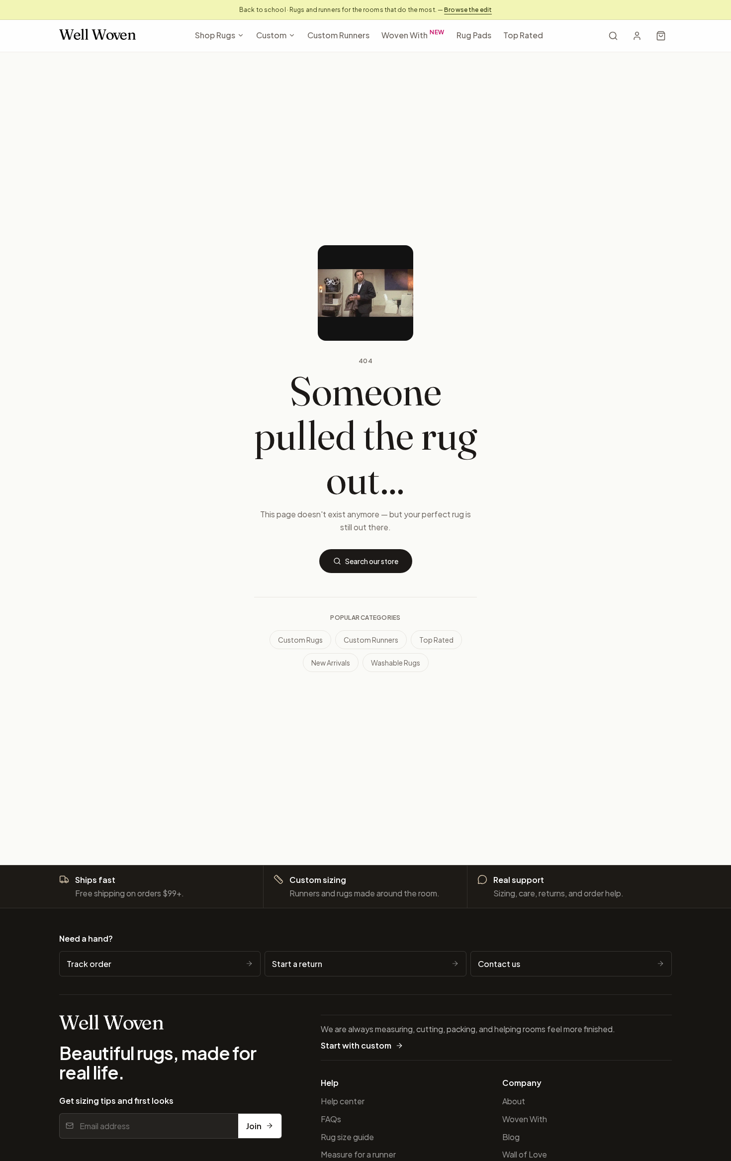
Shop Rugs (215, 35)
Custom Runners (338, 35)
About (513, 1101)
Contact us (499, 964)
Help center (343, 1101)
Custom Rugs (300, 639)
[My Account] (637, 36)
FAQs (331, 1119)
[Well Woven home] (97, 36)
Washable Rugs (395, 662)
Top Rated (523, 35)
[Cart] (661, 36)
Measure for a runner (358, 1154)
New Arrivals (330, 662)
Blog (511, 1137)
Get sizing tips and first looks (116, 1100)
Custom (271, 35)
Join (254, 1126)
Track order (89, 964)
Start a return (297, 964)
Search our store (371, 561)
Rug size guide (347, 1137)
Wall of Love (524, 1154)
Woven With (413, 34)
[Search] (613, 36)
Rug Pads (474, 35)
